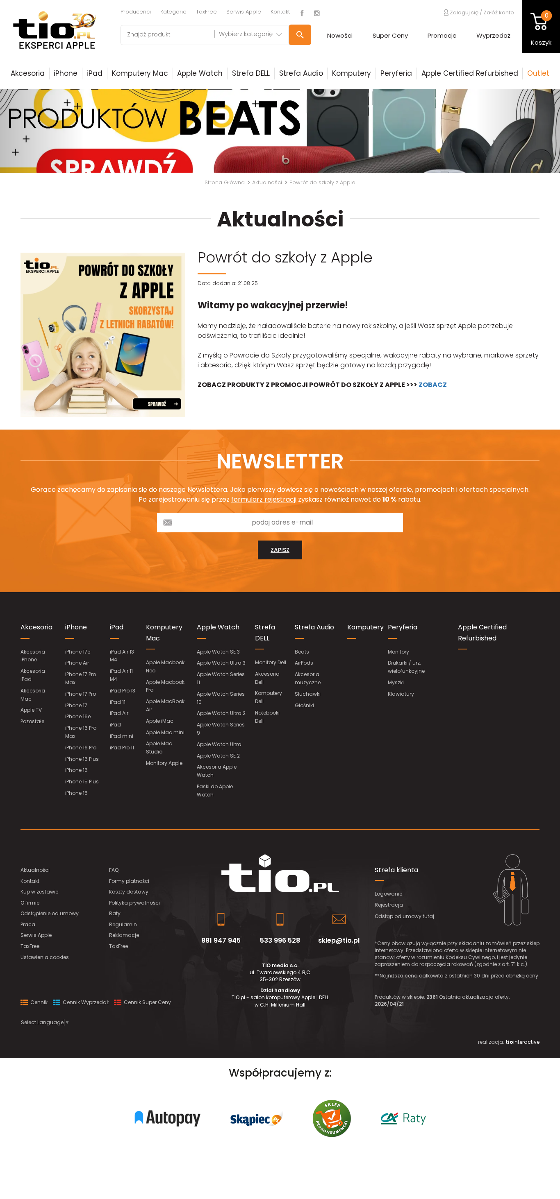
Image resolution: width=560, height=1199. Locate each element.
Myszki (396, 682)
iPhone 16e (78, 716)
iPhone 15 (76, 793)
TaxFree (206, 12)
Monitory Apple (164, 763)
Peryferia (396, 73)
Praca (27, 924)
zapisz (280, 550)
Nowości (340, 35)
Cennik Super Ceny (147, 1002)
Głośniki (304, 705)
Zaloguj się (463, 12)
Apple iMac (159, 720)
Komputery (351, 73)
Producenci (136, 12)
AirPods (304, 662)
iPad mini (121, 736)
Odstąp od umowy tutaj (404, 916)
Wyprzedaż (493, 35)
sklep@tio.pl (339, 940)
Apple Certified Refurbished (469, 73)
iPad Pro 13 (122, 690)
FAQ (113, 869)
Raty (115, 913)
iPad (94, 73)
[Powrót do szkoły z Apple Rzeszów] (102, 335)
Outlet (538, 73)
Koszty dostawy (128, 891)
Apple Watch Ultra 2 (221, 713)
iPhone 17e (77, 651)
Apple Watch (200, 73)
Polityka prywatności (134, 902)
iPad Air (119, 713)
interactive (522, 1041)
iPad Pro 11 (122, 747)
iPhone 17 (76, 705)
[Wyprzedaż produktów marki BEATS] (280, 131)
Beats (302, 651)
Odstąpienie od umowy (49, 913)
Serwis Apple (243, 12)
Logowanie (388, 893)
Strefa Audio (301, 73)
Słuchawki (308, 693)
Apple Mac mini (165, 732)
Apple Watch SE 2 (218, 755)
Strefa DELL (251, 73)
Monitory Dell (270, 662)
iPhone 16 (76, 770)
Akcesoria (28, 73)
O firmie (29, 902)
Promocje (442, 35)
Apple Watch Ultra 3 (221, 662)
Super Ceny (390, 35)
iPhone (65, 73)
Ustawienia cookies (44, 957)
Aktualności (35, 869)
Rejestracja (389, 904)
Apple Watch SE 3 (218, 651)
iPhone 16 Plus (82, 759)
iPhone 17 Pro (80, 693)
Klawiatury (401, 693)
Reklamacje (124, 935)
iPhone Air (77, 662)
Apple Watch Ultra (219, 744)
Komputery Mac (140, 73)
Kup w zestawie (39, 891)
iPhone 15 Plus (82, 781)
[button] (42, 131)
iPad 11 (117, 702)
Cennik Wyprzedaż (85, 1002)
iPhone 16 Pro (80, 747)
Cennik (38, 1002)
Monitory (398, 651)
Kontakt (280, 12)
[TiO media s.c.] (280, 873)
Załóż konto (498, 12)
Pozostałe (32, 721)
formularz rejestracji (263, 499)
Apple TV (31, 709)
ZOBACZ (433, 384)
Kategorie (173, 12)
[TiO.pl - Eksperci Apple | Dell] (54, 29)
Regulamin (123, 924)
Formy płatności (129, 881)
